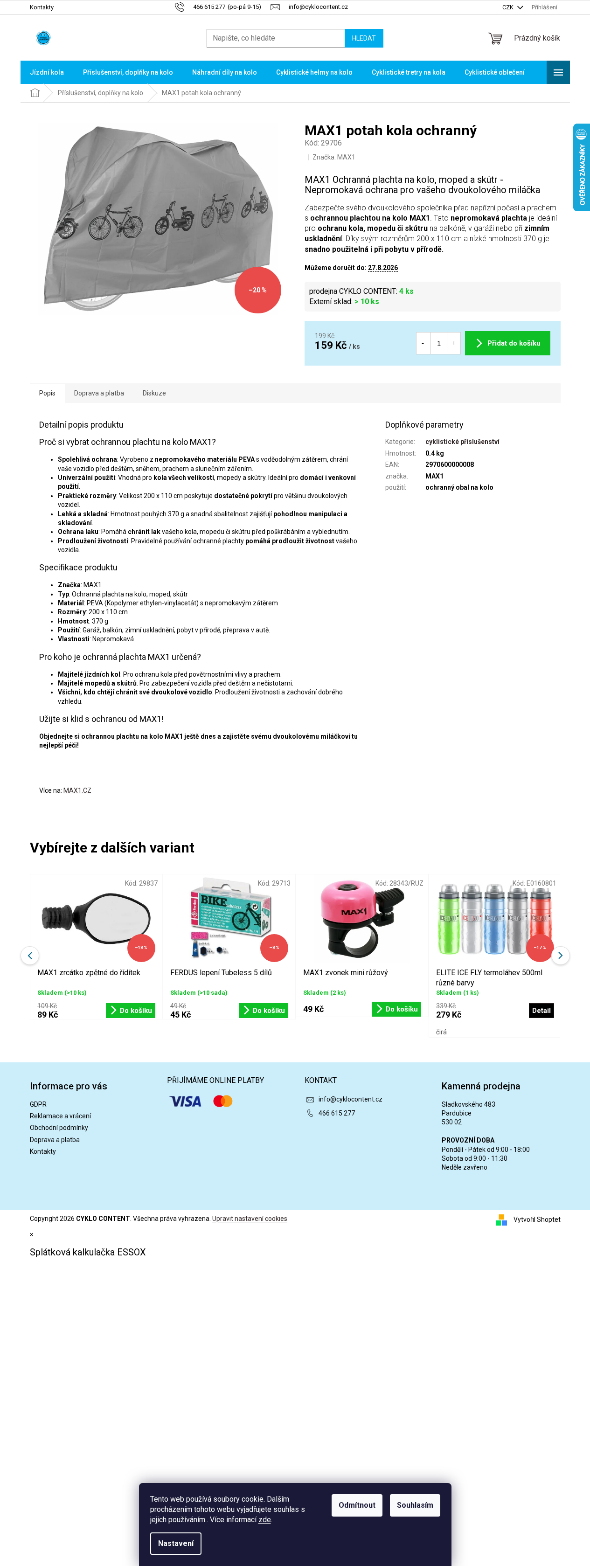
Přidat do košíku (514, 343)
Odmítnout (357, 1505)
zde (264, 1519)
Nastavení (176, 1543)
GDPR (38, 1104)
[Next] (560, 955)
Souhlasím (415, 1505)
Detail (541, 1010)
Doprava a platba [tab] (99, 393)
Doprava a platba (55, 1139)
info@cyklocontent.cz (350, 1099)
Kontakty (42, 7)
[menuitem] (47, 72)
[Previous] (30, 955)
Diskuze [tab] (154, 393)
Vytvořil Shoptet (537, 1219)
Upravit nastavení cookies (249, 1218)
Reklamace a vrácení (60, 1116)
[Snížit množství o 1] (423, 343)
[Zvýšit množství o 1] (453, 343)
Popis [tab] (47, 393)
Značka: (333, 157)
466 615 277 (337, 1113)
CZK (508, 7)
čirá (441, 1032)
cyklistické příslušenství (462, 441)
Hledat (364, 38)
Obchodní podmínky (59, 1127)
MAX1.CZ (77, 790)
